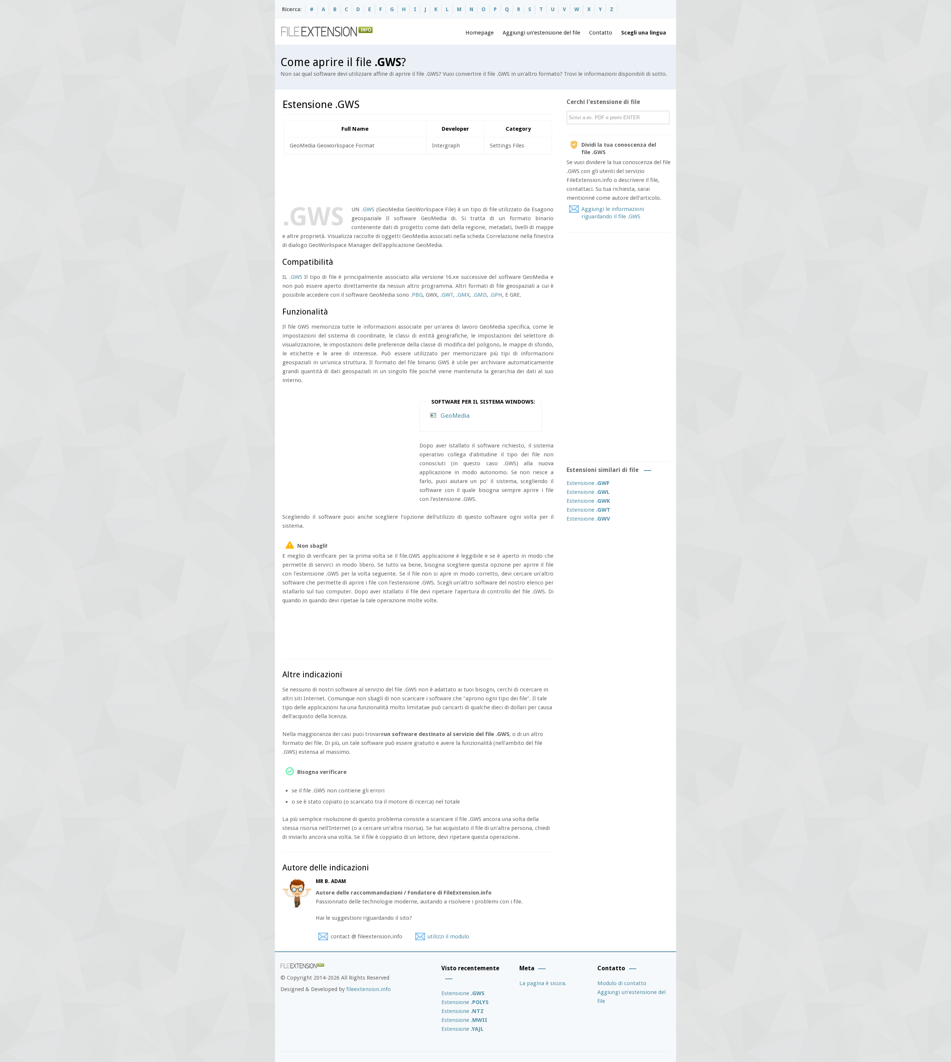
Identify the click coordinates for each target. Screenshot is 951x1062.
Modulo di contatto (621, 983)
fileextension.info (368, 989)
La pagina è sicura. (543, 983)
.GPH (496, 294)
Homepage (479, 32)
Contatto (600, 32)
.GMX (463, 294)
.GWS (367, 209)
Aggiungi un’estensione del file (541, 32)
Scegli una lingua (643, 32)
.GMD (480, 294)
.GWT (446, 294)
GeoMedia (455, 415)
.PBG (416, 294)
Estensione (588, 483)
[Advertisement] (417, 178)
